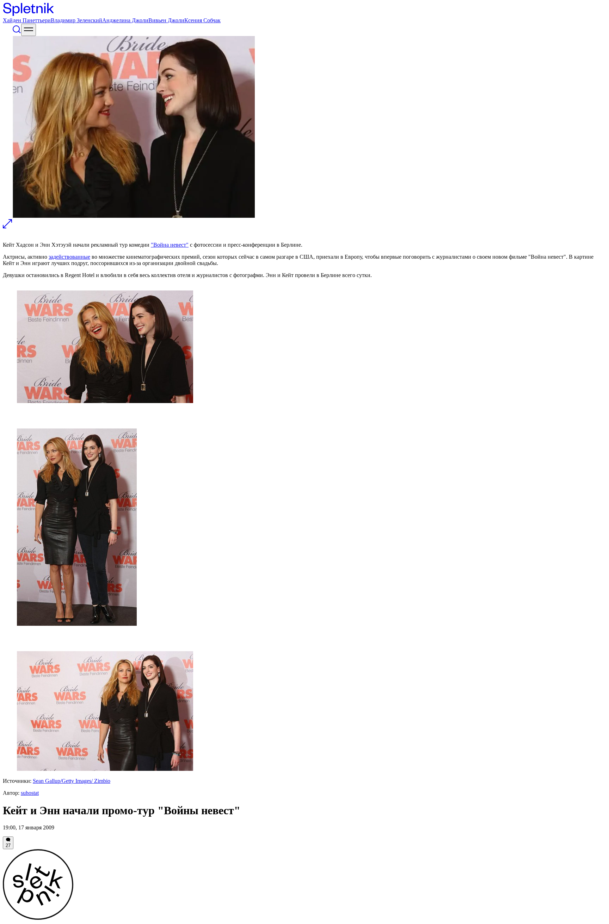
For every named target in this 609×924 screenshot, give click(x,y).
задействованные (69, 257)
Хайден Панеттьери (27, 20)
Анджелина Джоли (125, 20)
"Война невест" (170, 245)
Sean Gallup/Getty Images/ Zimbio (71, 781)
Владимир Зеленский (76, 20)
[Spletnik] (304, 10)
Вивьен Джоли (166, 20)
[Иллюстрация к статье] (7, 226)
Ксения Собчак (202, 20)
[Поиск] (16, 32)
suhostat (30, 793)
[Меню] (28, 30)
